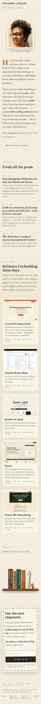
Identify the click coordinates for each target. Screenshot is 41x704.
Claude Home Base (16, 372)
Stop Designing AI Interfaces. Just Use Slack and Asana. (19, 180)
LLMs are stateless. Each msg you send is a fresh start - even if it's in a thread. (20, 210)
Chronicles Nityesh (14, 3)
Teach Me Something (18, 514)
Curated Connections (18, 323)
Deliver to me (20, 659)
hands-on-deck (14, 419)
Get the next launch (13, 8)
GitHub (36, 696)
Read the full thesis (17, 145)
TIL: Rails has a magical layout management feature (18, 238)
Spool (8, 465)
